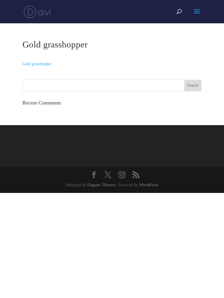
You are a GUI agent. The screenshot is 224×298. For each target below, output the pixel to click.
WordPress (148, 185)
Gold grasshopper (36, 64)
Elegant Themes (101, 185)
